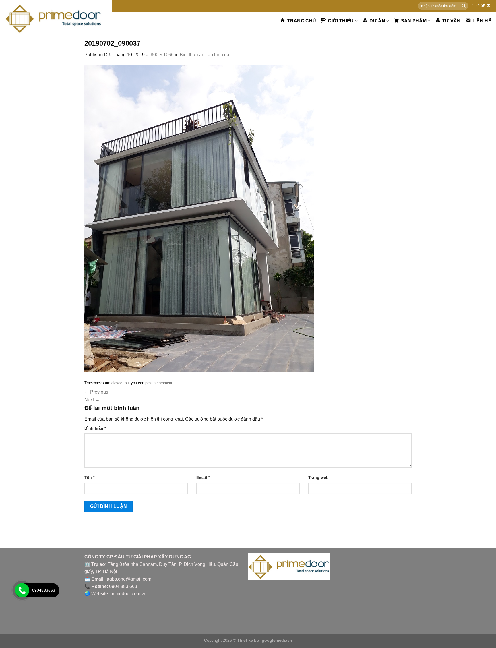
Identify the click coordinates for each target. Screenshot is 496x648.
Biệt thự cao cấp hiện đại (205, 54)
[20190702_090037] (199, 218)
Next (92, 399)
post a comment (158, 383)
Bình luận (95, 428)
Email (203, 477)
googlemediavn (277, 640)
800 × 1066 (162, 54)
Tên (89, 477)
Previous (96, 392)
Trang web (318, 477)
